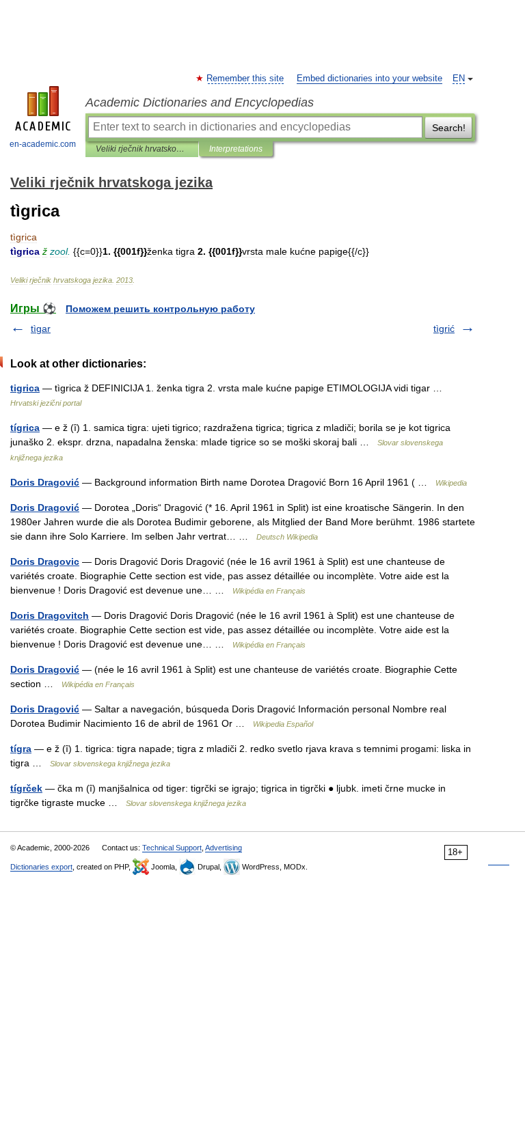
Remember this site (246, 78)
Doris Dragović (44, 482)
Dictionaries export (41, 867)
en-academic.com (43, 144)
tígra (20, 748)
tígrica (25, 427)
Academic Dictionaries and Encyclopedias (199, 102)
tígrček (26, 788)
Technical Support (172, 848)
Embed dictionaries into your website (369, 78)
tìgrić (444, 328)
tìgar (41, 328)
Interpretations (235, 149)
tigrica (25, 387)
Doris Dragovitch (49, 615)
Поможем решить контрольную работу (160, 308)
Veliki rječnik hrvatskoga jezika (142, 149)
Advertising (223, 848)
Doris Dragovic (44, 561)
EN (459, 78)
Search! (449, 127)
